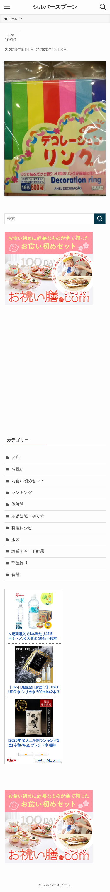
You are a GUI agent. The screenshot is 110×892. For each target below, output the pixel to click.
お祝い (17, 469)
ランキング (21, 492)
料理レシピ (21, 528)
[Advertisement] (55, 371)
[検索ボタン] (103, 7)
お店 (15, 457)
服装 (15, 539)
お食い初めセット (27, 481)
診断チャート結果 (27, 551)
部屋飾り (19, 563)
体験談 (17, 504)
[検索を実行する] (100, 218)
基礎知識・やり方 (27, 516)
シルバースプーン (55, 7)
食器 (15, 574)
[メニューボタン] (7, 7)
